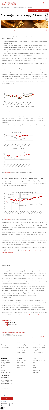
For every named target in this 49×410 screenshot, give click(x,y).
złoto (3, 332)
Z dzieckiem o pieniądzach (6, 372)
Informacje (4, 358)
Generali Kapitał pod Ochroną (22, 347)
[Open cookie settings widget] (2, 408)
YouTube (12, 405)
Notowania (4, 342)
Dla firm (35, 342)
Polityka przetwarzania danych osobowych (5, 388)
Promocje (18, 355)
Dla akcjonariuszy (36, 372)
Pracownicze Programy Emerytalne (39, 345)
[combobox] (6, 383)
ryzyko (14, 332)
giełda (6, 332)
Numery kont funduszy (5, 347)
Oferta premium (20, 354)
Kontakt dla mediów (36, 370)
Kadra (34, 365)
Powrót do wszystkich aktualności (38, 10)
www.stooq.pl (8, 111)
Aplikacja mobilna (20, 367)
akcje (20, 332)
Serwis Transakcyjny (21, 365)
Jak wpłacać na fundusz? (5, 362)
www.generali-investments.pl (33, 314)
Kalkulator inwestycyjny (21, 360)
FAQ (1, 367)
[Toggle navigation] (47, 3)
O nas (34, 358)
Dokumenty (3, 368)
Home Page (3, 7)
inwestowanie (10, 332)
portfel (17, 332)
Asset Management (36, 349)
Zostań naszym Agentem (37, 363)
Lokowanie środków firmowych (39, 347)
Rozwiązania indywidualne (38, 352)
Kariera (34, 362)
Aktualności (9, 7)
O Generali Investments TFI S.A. (39, 360)
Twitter (3, 405)
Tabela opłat (3, 363)
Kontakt (34, 367)
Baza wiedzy (3, 365)
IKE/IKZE (18, 349)
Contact (6, 398)
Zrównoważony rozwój (37, 368)
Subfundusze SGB (36, 354)
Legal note (3, 385)
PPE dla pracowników (21, 352)
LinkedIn (12, 403)
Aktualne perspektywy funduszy (23, 345)
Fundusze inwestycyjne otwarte (23, 344)
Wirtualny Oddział (20, 362)
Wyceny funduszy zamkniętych (7, 345)
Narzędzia (19, 358)
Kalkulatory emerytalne (21, 363)
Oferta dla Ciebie (21, 342)
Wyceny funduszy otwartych (6, 344)
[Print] (46, 30)
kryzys (23, 332)
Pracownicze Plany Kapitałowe (22, 350)
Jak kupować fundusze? (5, 360)
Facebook (4, 403)
